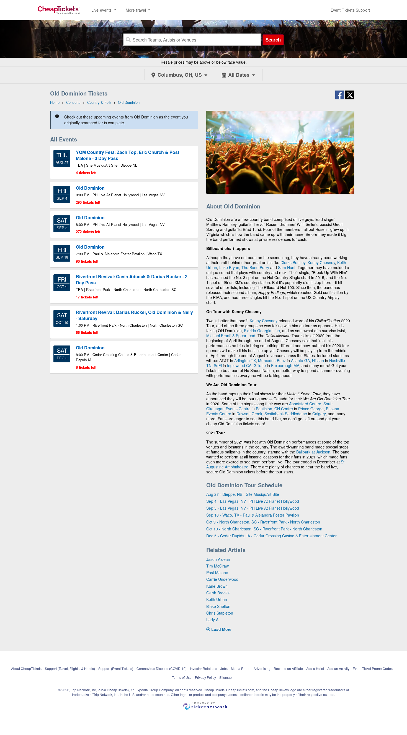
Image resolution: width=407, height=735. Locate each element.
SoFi (218, 365)
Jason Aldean (218, 559)
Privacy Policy (205, 677)
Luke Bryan (229, 267)
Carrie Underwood (222, 579)
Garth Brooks (218, 592)
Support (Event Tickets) (115, 668)
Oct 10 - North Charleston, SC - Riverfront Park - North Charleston (264, 528)
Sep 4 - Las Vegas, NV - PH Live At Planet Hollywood (252, 501)
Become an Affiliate (288, 668)
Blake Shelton (218, 606)
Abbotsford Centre (305, 403)
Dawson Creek (249, 413)
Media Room (240, 668)
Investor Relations (203, 668)
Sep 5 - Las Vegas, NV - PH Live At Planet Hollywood (252, 508)
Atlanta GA (300, 360)
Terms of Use (182, 677)
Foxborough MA (285, 365)
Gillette (260, 365)
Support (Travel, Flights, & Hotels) (70, 668)
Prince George (311, 408)
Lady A (212, 619)
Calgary (319, 413)
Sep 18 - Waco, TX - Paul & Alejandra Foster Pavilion (252, 514)
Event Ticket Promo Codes (373, 668)
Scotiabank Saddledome (285, 413)
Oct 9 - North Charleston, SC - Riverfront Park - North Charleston (263, 521)
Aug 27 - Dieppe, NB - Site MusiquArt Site (242, 494)
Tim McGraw (217, 566)
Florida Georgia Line (262, 330)
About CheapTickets (26, 668)
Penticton (264, 408)
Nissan (318, 360)
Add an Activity (338, 668)
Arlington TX (245, 360)
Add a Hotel (315, 668)
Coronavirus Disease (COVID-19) (161, 668)
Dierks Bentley (292, 262)
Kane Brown (217, 586)
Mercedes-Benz (272, 360)
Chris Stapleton (219, 613)
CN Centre (283, 408)
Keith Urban (216, 599)
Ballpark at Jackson (313, 452)
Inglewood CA (239, 365)
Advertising (262, 668)
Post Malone (217, 572)
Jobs (224, 668)
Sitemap (225, 677)
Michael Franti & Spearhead (230, 335)
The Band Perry (255, 267)
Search (273, 39)
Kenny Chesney (321, 262)
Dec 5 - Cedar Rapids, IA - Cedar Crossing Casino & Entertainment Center (271, 535)
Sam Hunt (286, 267)
